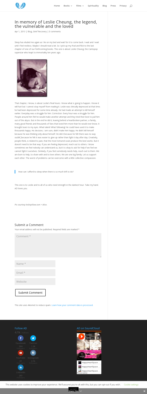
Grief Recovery (40, 31)
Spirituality (93, 6)
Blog (104, 6)
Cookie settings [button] (131, 384)
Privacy (123, 6)
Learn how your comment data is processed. (72, 305)
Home (57, 6)
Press (113, 6)
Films (78, 6)
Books (67, 6)
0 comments (55, 31)
